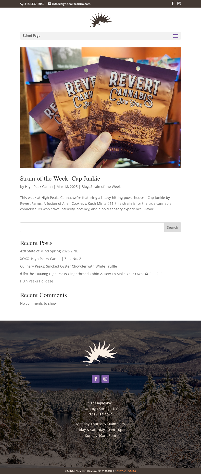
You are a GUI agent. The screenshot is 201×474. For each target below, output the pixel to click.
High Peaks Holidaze (36, 281)
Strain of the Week (105, 186)
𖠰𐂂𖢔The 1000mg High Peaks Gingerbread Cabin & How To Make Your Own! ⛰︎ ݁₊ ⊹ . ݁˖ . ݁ (91, 273)
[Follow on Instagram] (105, 379)
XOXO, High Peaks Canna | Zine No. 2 (50, 258)
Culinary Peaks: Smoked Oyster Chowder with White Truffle (68, 266)
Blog (85, 186)
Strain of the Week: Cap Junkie (60, 178)
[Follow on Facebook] (96, 379)
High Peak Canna (39, 186)
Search (172, 227)
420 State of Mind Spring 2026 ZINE (49, 251)
